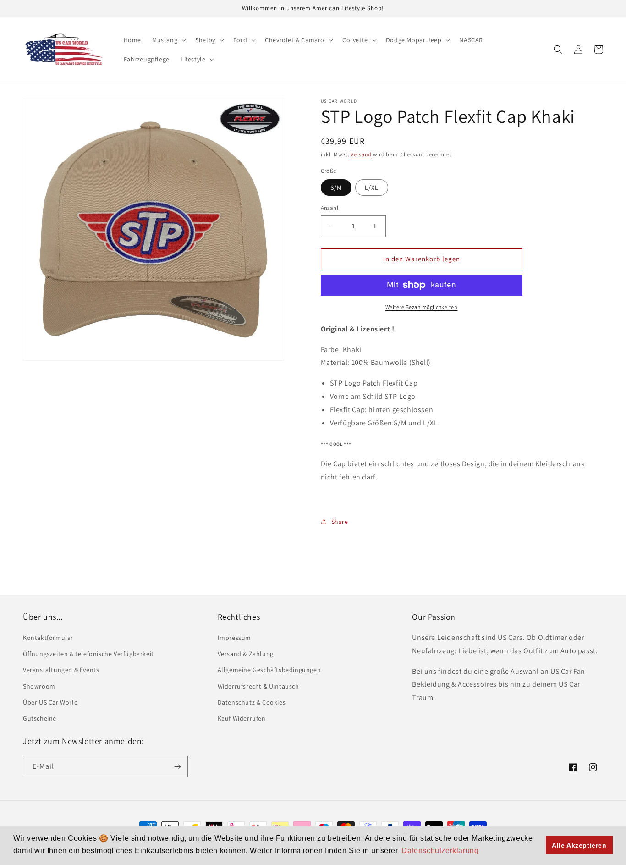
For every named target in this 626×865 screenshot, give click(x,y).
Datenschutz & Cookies (252, 702)
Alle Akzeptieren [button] (579, 845)
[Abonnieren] (177, 766)
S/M (336, 187)
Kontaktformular (48, 638)
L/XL (372, 187)
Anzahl (329, 208)
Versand (361, 154)
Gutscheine (39, 718)
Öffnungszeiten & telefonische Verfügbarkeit (88, 654)
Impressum (234, 638)
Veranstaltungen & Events (61, 670)
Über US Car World (50, 702)
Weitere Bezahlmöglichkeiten (421, 306)
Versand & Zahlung (246, 654)
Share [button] (339, 522)
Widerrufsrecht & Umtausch (258, 686)
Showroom (39, 686)
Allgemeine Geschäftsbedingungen (269, 670)
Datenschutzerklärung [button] (439, 850)
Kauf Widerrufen (242, 718)
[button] (168, 40)
